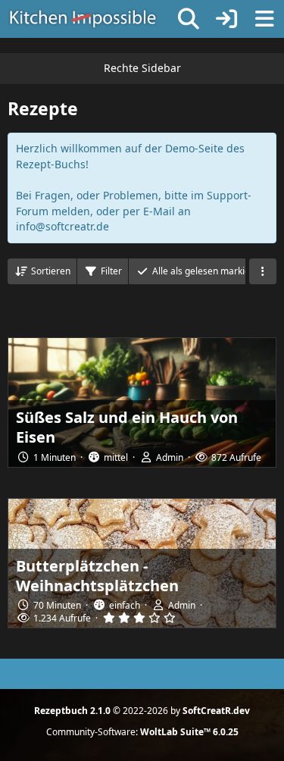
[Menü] (264, 19)
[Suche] (188, 19)
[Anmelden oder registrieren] (226, 19)
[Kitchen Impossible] (83, 19)
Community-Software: (142, 731)
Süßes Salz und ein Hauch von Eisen (127, 427)
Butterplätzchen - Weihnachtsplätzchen (97, 576)
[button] (42, 271)
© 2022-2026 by (142, 710)
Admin (169, 457)
